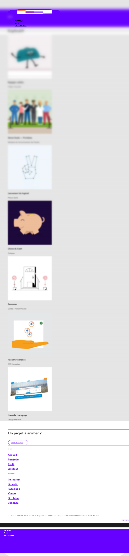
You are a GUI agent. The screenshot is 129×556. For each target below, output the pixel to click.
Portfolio (7, 530)
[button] (10, 17)
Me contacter (9, 535)
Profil (6, 533)
